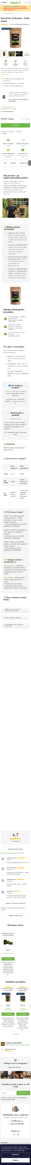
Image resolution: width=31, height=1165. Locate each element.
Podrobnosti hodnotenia (22, 24)
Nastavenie (15, 1154)
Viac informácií (5, 74)
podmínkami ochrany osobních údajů (13, 1098)
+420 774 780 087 (17, 1124)
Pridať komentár (15, 915)
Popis (5, 163)
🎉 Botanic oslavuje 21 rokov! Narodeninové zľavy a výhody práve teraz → (15, 8)
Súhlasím (15, 1160)
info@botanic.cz (17, 1121)
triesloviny (17, 373)
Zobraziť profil (14, 1067)
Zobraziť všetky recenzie (15, 903)
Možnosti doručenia (8, 111)
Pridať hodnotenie (15, 849)
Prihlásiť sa (23, 1093)
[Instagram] (18, 1134)
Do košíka (15, 125)
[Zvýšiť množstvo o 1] (27, 119)
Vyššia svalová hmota (23, 638)
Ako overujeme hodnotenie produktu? (12, 853)
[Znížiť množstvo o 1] (22, 119)
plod (8, 181)
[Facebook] (14, 1134)
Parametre (13, 163)
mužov (10, 391)
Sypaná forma (25, 662)
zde (23, 1150)
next (29, 1005)
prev (1, 1005)
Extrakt (13, 474)
